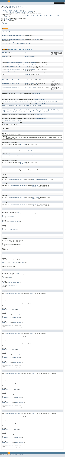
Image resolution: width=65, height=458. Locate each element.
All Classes (21, 2)
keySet (19, 101)
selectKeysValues (28, 87)
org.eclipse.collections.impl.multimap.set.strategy (13, 6)
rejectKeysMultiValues (29, 75)
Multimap (20, 15)
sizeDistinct (48, 101)
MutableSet (31, 11)
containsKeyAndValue (34, 109)
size (44, 101)
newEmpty (26, 57)
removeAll (35, 101)
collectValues (28, 105)
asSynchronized (5, 105)
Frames (11, 2)
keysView (40, 110)
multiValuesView (53, 110)
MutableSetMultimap (49, 15)
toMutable (39, 105)
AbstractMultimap (37, 93)
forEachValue (11, 110)
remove (31, 101)
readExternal (27, 74)
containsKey (27, 109)
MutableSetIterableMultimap (38, 15)
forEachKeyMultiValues (57, 109)
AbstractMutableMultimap (39, 99)
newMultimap (27, 62)
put (22, 101)
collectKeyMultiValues (12, 105)
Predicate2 (36, 75)
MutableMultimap (28, 15)
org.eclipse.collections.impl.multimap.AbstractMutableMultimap (15, 11)
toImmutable (34, 105)
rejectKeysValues (28, 79)
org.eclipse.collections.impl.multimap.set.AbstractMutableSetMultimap (18, 12)
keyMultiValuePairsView (30, 110)
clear (3, 101)
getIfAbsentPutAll (10, 101)
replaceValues (40, 101)
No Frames (15, 2)
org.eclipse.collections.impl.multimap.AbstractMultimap (13, 10)
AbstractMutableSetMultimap (9, 19)
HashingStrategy (20, 35)
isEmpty (16, 101)
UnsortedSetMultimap (5, 16)
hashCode (16, 110)
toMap (53, 101)
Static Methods (11, 49)
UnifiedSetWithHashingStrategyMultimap (9, 31)
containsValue (41, 109)
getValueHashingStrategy (29, 56)
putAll (25, 101)
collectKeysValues (21, 105)
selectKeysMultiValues (29, 83)
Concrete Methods (28, 49)
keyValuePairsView (46, 110)
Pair (36, 42)
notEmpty (58, 110)
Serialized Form (4, 23)
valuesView (51, 111)
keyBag (23, 110)
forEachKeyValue (5, 110)
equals (46, 109)
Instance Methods (19, 49)
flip (25, 52)
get (5, 101)
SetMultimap (58, 15)
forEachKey (50, 109)
